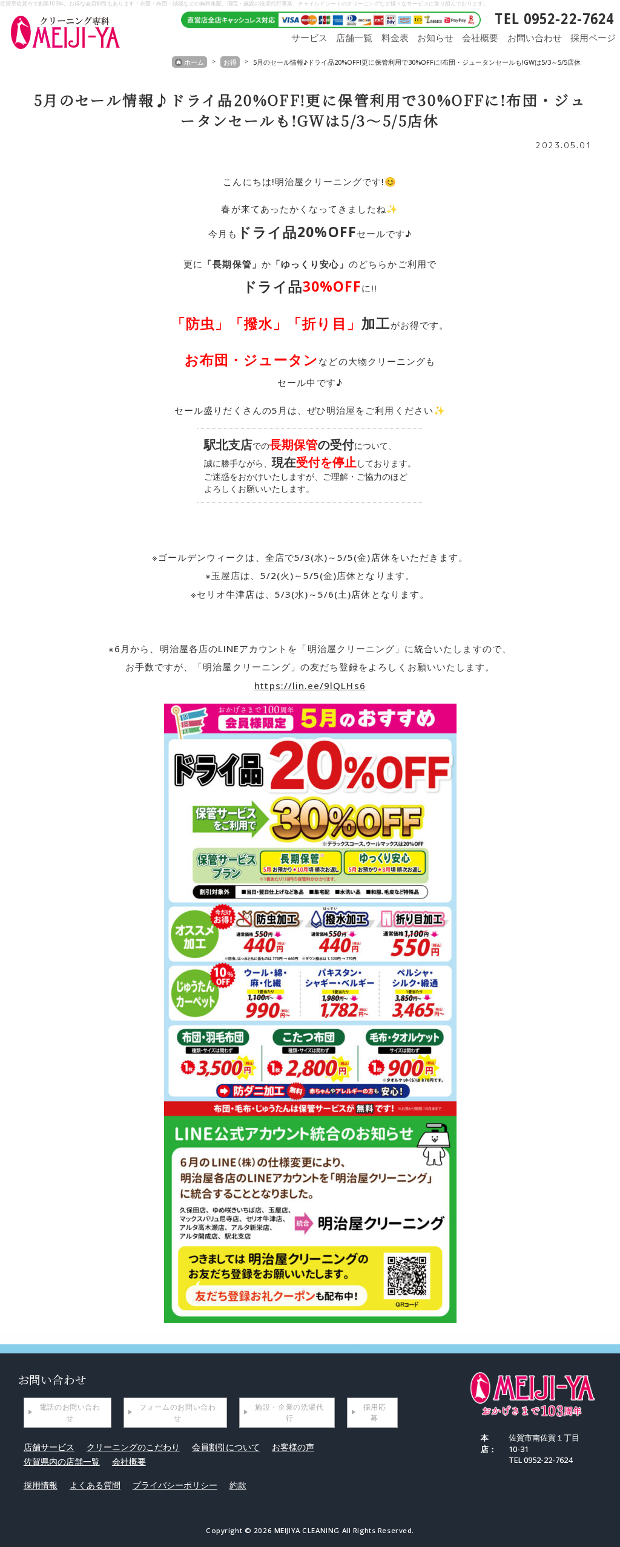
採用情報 (41, 1485)
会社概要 (480, 37)
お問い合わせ (534, 37)
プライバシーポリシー (175, 1485)
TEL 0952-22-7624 (554, 18)
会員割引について (226, 1447)
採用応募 (374, 1412)
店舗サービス (49, 1447)
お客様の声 (293, 1447)
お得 (230, 62)
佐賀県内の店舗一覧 (62, 1461)
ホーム (194, 62)
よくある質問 (95, 1485)
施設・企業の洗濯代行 (289, 1412)
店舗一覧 (354, 37)
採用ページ (593, 37)
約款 (237, 1485)
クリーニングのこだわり (133, 1447)
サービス (309, 37)
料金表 (395, 37)
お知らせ (435, 37)
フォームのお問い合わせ (177, 1412)
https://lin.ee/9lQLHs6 (309, 685)
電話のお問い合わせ (70, 1412)
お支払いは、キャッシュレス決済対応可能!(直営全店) (326, 18)
